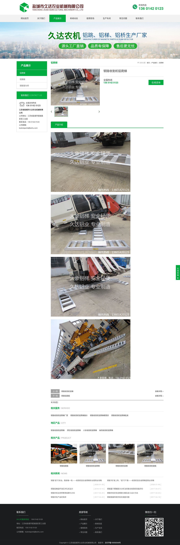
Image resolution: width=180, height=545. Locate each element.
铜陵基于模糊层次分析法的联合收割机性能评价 (134, 488)
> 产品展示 (83, 523)
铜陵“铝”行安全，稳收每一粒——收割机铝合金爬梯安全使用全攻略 (78, 480)
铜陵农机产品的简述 (78, 497)
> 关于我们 (98, 519)
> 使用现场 (83, 528)
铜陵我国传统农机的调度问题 (134, 497)
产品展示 (57, 18)
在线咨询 (156, 82)
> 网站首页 (83, 519)
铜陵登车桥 (24, 85)
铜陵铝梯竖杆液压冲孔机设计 (78, 488)
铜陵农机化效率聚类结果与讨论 (78, 493)
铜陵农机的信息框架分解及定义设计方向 (134, 493)
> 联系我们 (98, 532)
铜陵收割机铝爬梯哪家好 (99, 415)
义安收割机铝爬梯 (90, 430)
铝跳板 (22, 79)
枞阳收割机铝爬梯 (106, 430)
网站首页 (25, 18)
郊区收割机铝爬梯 (74, 430)
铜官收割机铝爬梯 (58, 430)
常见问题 (123, 18)
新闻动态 (74, 18)
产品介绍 (59, 124)
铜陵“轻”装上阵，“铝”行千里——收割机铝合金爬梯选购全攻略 (134, 480)
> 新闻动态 (98, 523)
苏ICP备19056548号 (113, 542)
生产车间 (107, 18)
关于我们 (41, 18)
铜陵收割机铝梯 (67, 391)
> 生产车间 (98, 528)
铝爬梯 (22, 73)
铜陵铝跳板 (65, 395)
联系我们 (140, 18)
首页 (148, 63)
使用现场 (90, 18)
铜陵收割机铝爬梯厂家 (59, 415)
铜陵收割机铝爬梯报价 (79, 415)
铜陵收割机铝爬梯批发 (119, 415)
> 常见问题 (83, 532)
